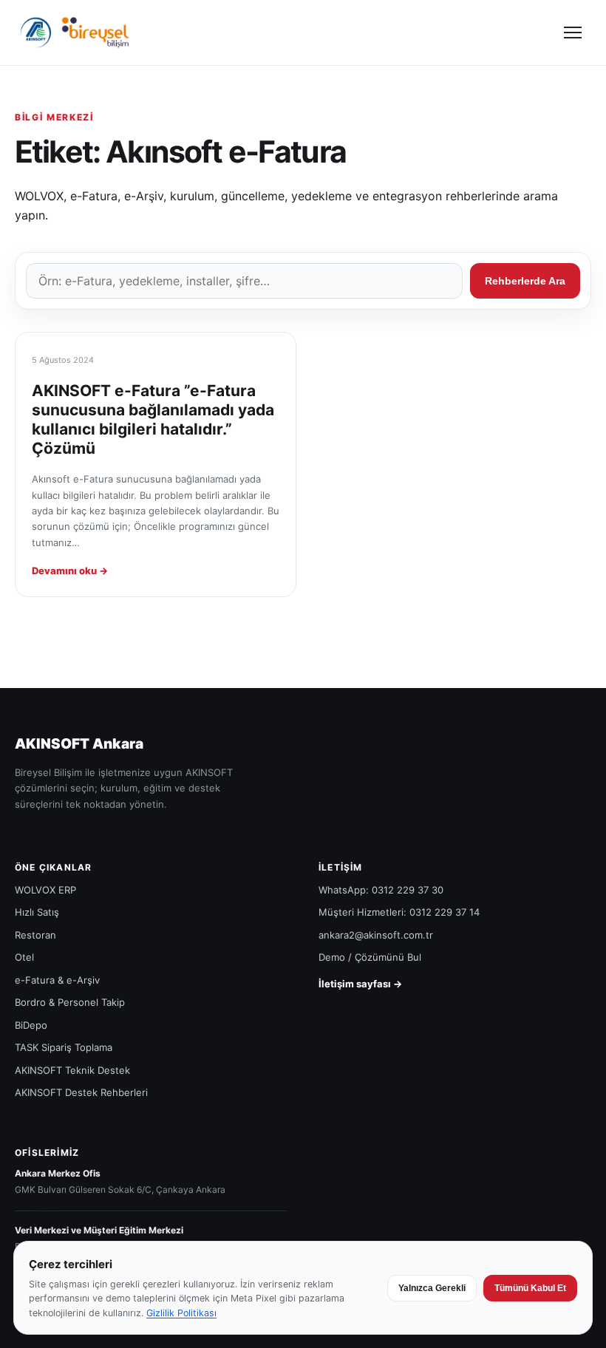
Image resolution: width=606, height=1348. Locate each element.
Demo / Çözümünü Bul (370, 957)
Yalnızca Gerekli (432, 1288)
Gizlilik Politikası (181, 1312)
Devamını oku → (70, 570)
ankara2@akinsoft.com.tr (376, 935)
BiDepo (31, 1025)
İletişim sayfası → (360, 984)
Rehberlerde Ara (525, 281)
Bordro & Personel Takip (70, 1002)
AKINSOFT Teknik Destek (72, 1070)
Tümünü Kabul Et (530, 1288)
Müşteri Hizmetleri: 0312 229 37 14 (399, 912)
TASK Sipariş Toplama (63, 1047)
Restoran (35, 935)
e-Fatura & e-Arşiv (57, 980)
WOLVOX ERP (45, 890)
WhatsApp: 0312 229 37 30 (381, 890)
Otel (24, 957)
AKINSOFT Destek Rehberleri (81, 1092)
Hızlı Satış (37, 912)
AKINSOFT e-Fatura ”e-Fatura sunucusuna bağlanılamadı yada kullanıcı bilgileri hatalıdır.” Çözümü (153, 419)
